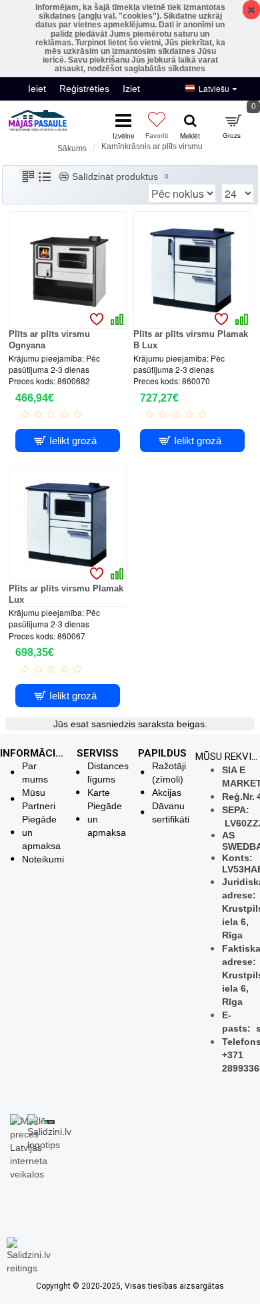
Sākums (72, 148)
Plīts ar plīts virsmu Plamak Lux (66, 594)
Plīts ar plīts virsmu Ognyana (49, 339)
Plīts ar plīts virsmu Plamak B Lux (190, 339)
